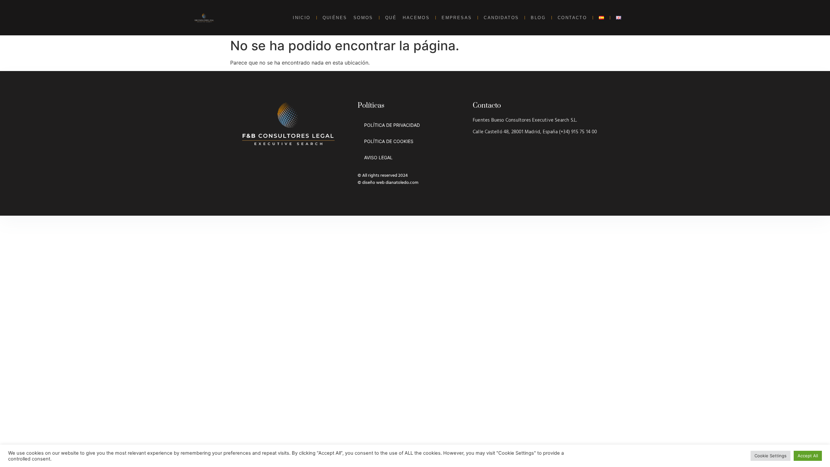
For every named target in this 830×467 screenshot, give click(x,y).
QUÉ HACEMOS (407, 17)
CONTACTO (572, 17)
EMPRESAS (457, 17)
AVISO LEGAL (378, 157)
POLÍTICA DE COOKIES (388, 141)
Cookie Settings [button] (770, 455)
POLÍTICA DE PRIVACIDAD (392, 125)
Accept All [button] (808, 455)
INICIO (301, 17)
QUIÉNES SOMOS (348, 17)
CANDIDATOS (501, 17)
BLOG (538, 17)
